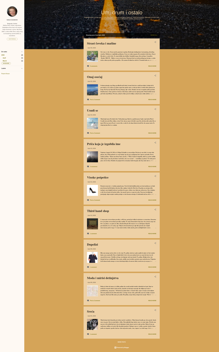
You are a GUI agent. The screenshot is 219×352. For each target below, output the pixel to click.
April (4, 58)
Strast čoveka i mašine (101, 43)
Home (122, 28)
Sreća (90, 311)
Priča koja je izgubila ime (103, 144)
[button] (155, 42)
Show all (154, 35)
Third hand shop (98, 211)
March (5, 61)
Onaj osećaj (94, 77)
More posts (122, 342)
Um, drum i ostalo (121, 12)
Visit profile (12, 39)
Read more (152, 66)
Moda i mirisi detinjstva (102, 278)
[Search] (159, 4)
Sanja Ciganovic (12, 20)
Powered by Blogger (122, 347)
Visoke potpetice (98, 177)
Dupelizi (92, 244)
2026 (2, 55)
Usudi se (92, 110)
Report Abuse (5, 73)
